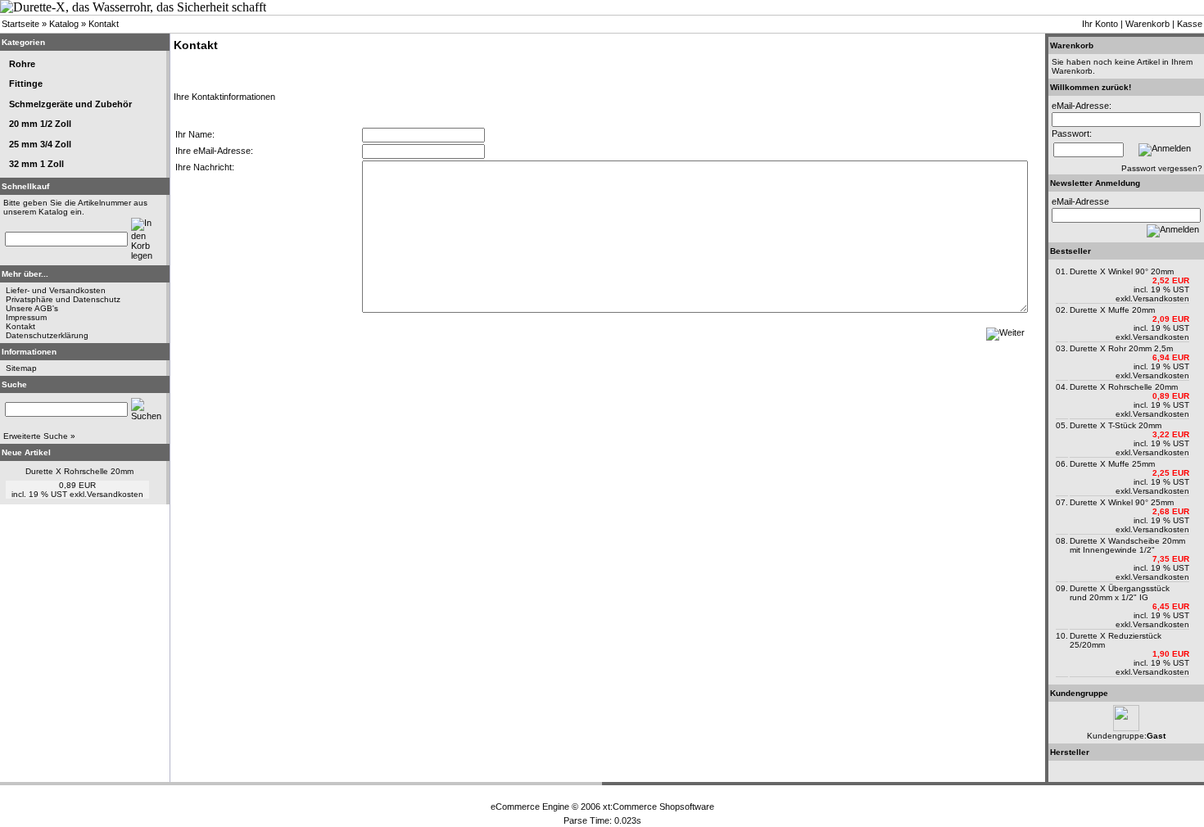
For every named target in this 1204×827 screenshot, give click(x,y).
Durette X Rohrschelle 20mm (79, 471)
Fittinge (26, 83)
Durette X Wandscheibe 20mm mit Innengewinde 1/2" (1127, 545)
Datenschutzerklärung (47, 335)
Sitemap (21, 368)
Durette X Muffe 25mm (1112, 463)
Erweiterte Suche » (39, 436)
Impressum (26, 317)
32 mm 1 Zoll (36, 164)
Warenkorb (1147, 24)
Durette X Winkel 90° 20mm (1122, 271)
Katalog (64, 24)
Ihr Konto (1100, 24)
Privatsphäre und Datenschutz (63, 299)
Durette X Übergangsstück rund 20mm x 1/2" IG (1120, 593)
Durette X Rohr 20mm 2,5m (1121, 348)
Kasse (1189, 24)
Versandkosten (115, 494)
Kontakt (103, 24)
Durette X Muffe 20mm (1112, 309)
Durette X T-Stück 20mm (1115, 425)
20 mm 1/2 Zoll (40, 124)
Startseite (20, 24)
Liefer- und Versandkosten (56, 290)
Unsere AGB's (32, 308)
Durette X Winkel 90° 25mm (1122, 502)
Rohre (22, 64)
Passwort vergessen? (1161, 168)
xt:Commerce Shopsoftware (658, 806)
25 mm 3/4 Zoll (40, 144)
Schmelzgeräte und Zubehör (70, 104)
